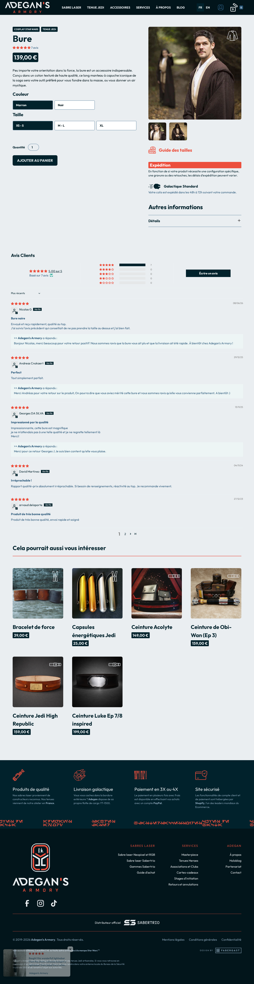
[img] (20, 303)
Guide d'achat (146, 872)
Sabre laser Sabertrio (141, 860)
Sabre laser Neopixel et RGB (136, 854)
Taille (18, 114)
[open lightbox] (194, 73)
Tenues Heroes (188, 860)
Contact (236, 872)
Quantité (19, 147)
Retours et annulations (183, 884)
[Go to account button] (221, 7)
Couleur (21, 94)
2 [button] (125, 534)
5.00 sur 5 (55, 271)
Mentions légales (173, 939)
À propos (235, 854)
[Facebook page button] (27, 903)
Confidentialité (231, 939)
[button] (71, 7)
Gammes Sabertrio (142, 866)
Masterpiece (189, 854)
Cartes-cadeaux (187, 872)
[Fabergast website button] (228, 950)
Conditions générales (203, 939)
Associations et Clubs (184, 866)
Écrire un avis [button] (208, 273)
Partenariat (233, 866)
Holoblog (235, 860)
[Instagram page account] (40, 903)
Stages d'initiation (186, 878)
